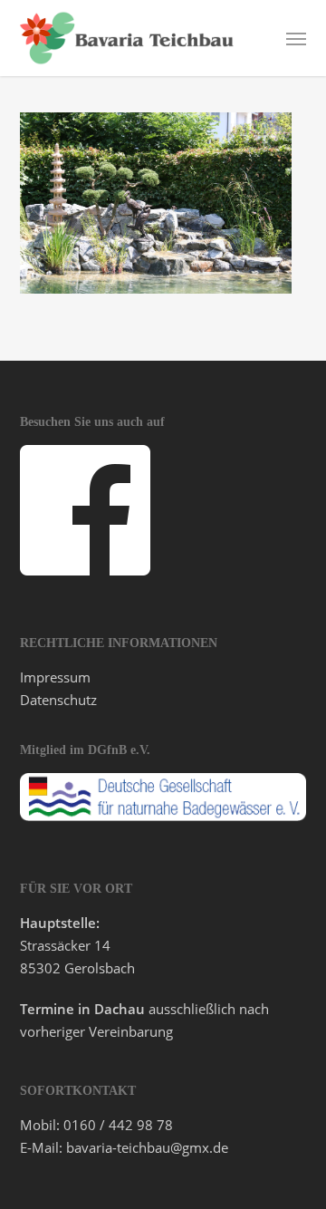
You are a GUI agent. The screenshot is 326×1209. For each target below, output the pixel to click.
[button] (296, 38)
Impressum (55, 677)
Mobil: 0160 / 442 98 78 (96, 1125)
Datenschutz (58, 700)
